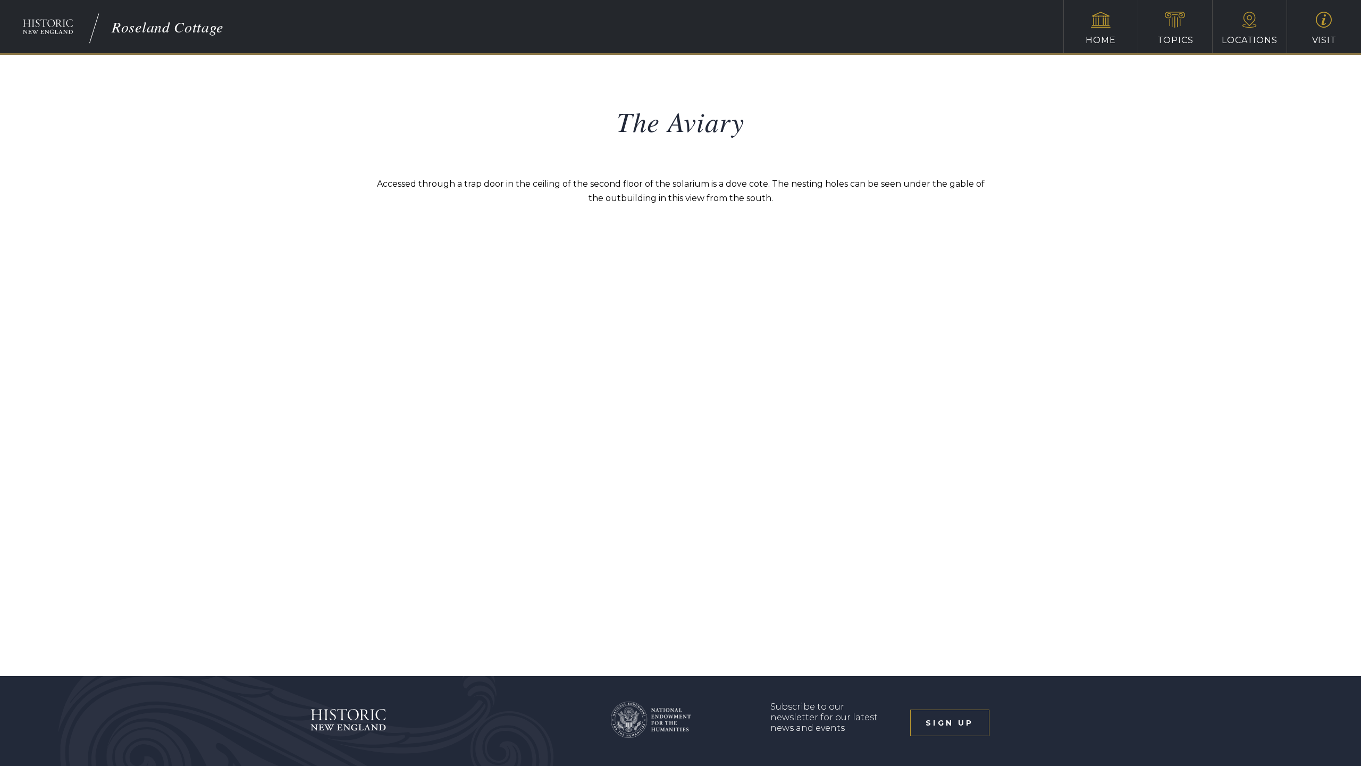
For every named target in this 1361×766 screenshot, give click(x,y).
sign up (949, 723)
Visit (1324, 40)
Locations (1249, 40)
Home (1100, 40)
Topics (1175, 40)
